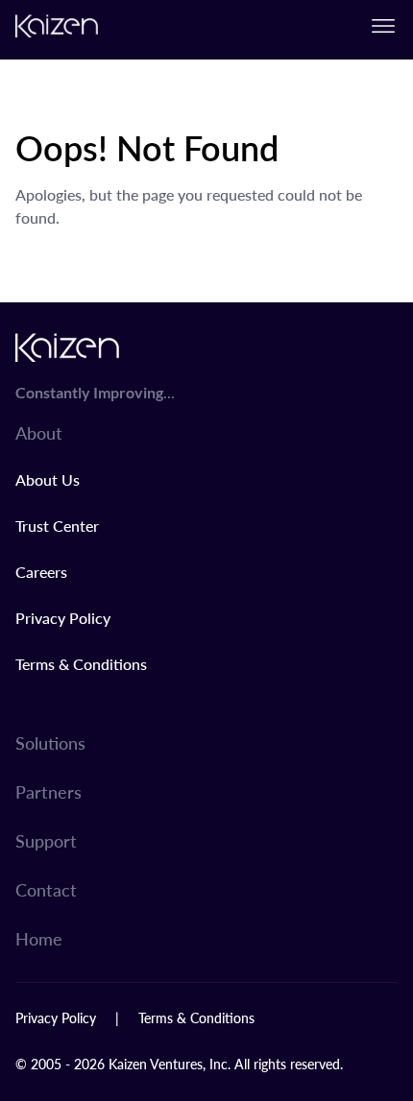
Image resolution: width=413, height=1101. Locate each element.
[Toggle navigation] (383, 26)
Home (38, 938)
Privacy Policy (62, 618)
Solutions (50, 742)
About (38, 432)
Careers (41, 572)
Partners (48, 791)
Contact (46, 889)
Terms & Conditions (81, 664)
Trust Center (57, 525)
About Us (47, 479)
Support (46, 840)
